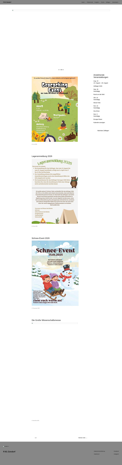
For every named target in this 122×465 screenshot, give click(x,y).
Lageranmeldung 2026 (42, 156)
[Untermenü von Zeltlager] (110, 2)
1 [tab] (58, 69)
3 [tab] (61, 69)
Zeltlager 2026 (97, 86)
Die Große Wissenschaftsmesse (46, 320)
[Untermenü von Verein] (85, 2)
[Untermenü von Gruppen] (99, 2)
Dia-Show (96, 111)
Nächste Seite (82, 437)
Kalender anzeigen (99, 122)
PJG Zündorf (7, 2)
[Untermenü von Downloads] (118, 2)
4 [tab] (63, 69)
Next (108, 39)
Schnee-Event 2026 (41, 238)
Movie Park (96, 103)
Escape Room (97, 119)
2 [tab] (60, 69)
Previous (14, 39)
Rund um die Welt (98, 94)
